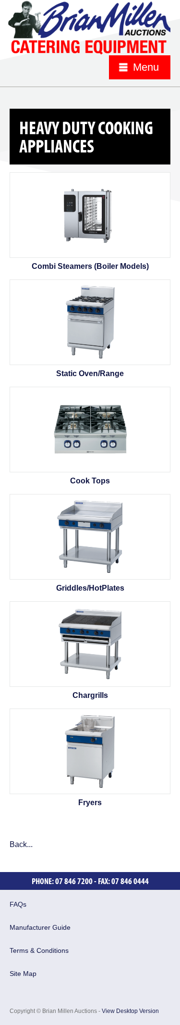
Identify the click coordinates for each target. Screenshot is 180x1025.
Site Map (23, 973)
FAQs (18, 904)
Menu (146, 67)
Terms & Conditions (39, 950)
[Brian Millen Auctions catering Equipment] (89, 27)
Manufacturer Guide (40, 927)
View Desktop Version (130, 1011)
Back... (21, 844)
